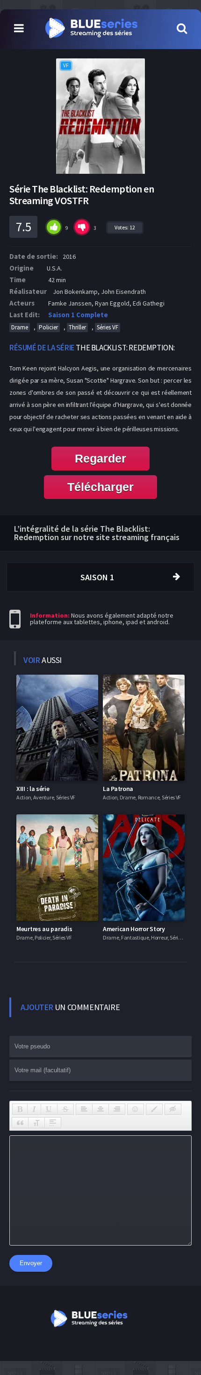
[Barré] (65, 1109)
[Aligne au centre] (100, 1109)
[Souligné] (49, 1109)
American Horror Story (134, 929)
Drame (19, 327)
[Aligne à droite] (116, 1109)
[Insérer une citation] (20, 1122)
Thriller (77, 327)
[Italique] (34, 1109)
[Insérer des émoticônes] (135, 1109)
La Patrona (118, 788)
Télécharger (100, 486)
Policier (48, 327)
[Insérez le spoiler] (52, 1122)
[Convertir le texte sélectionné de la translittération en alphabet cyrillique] (36, 1122)
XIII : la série (33, 788)
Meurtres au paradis (44, 929)
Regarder (100, 458)
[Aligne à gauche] (84, 1109)
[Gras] (20, 1109)
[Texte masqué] (173, 1109)
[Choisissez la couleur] (154, 1109)
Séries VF (107, 327)
